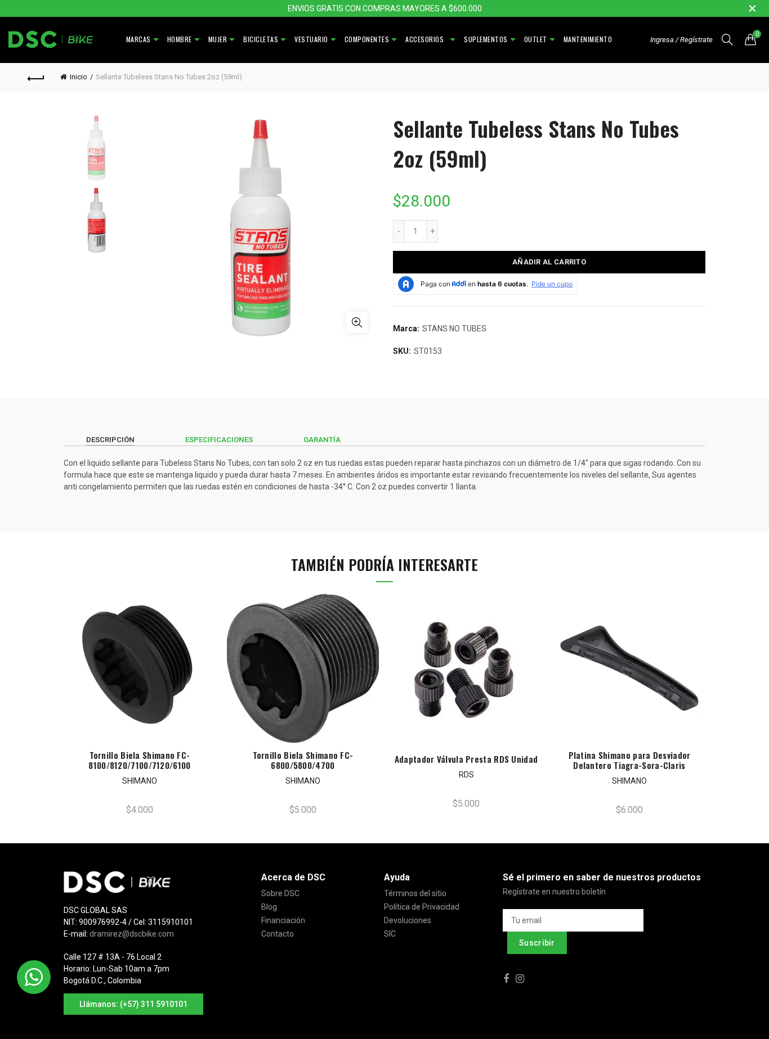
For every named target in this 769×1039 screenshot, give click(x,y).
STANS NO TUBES (454, 328)
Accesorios (426, 39)
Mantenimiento (588, 39)
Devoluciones (407, 920)
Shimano (139, 780)
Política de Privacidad (421, 906)
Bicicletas (260, 39)
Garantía (322, 439)
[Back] (36, 77)
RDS (466, 774)
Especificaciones (219, 439)
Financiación (283, 920)
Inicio (78, 77)
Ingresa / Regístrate (681, 39)
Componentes (367, 39)
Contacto (277, 933)
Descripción (110, 439)
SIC (390, 933)
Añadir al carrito (549, 262)
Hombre (179, 39)
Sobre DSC (280, 893)
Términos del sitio (415, 893)
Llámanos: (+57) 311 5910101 (133, 1004)
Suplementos (486, 39)
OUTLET (535, 39)
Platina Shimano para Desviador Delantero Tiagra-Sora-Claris (630, 760)
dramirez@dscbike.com (132, 933)
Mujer (217, 39)
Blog (269, 906)
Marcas (138, 39)
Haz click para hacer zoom (357, 322)
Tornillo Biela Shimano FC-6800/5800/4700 (303, 760)
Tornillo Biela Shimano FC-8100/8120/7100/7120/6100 (139, 760)
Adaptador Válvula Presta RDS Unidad (466, 759)
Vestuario (311, 39)
